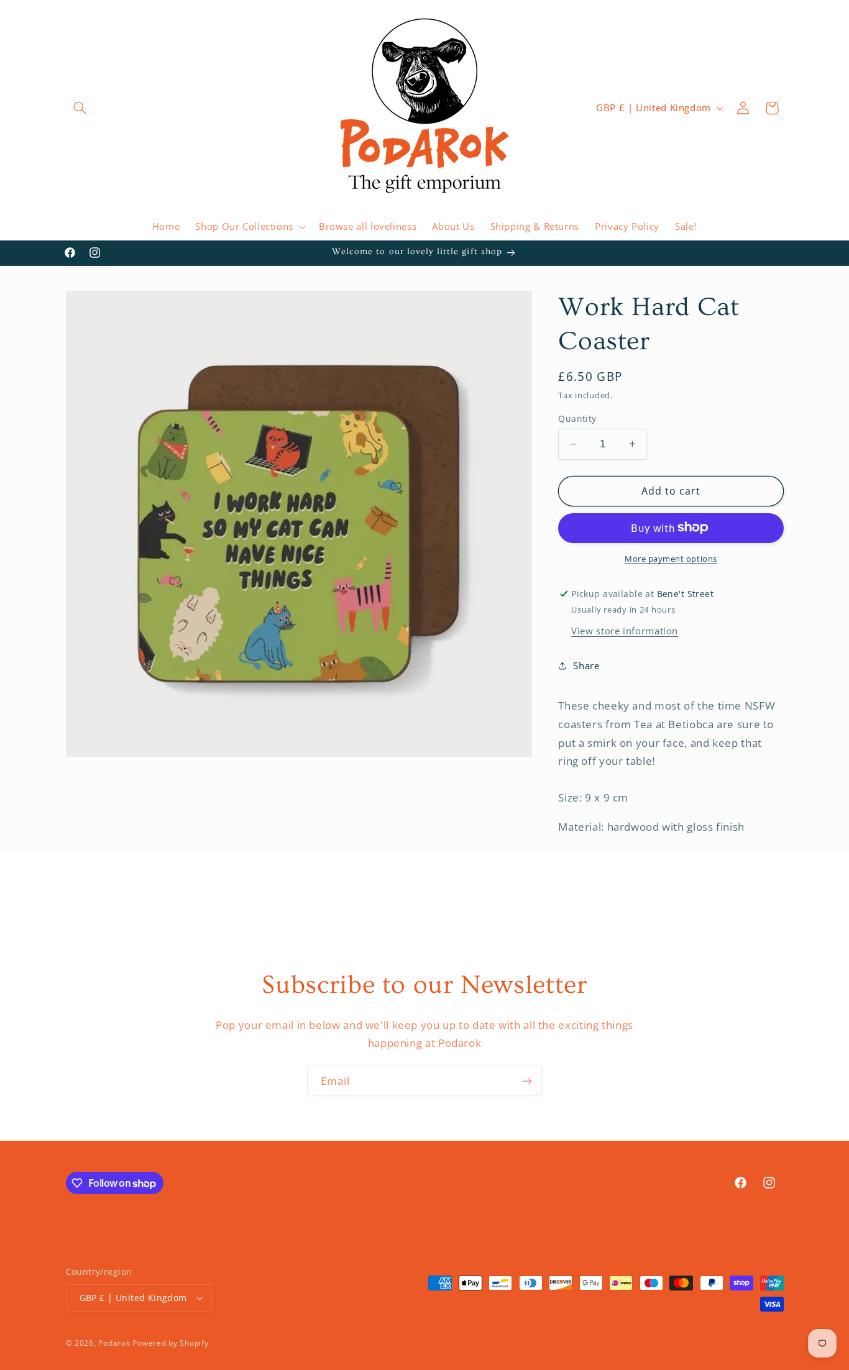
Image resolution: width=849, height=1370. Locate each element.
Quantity (577, 418)
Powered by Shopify (170, 1343)
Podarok (114, 1343)
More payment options (671, 558)
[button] (80, 108)
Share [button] (586, 665)
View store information (624, 630)
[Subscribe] (527, 1081)
